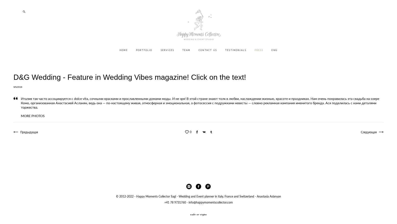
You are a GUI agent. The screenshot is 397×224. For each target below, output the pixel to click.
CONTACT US (207, 50)
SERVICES (167, 50)
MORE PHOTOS (33, 116)
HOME (124, 50)
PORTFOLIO (144, 50)
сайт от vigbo (198, 215)
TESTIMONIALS (235, 50)
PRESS (259, 50)
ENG (274, 50)
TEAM (186, 50)
